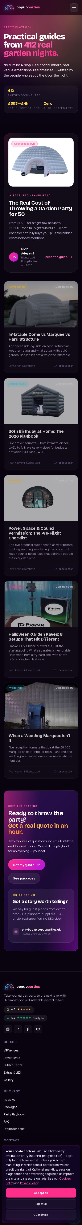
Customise (40, 1215)
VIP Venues (11, 1050)
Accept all (41, 1193)
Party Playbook (14, 1114)
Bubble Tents (13, 1065)
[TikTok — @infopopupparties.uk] (18, 1029)
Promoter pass (14, 1129)
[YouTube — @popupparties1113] (38, 1029)
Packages (10, 1107)
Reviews (10, 1100)
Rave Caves (12, 1058)
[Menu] (74, 7)
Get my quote (23, 865)
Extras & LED (12, 1072)
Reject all (41, 1204)
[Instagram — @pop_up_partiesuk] (8, 1029)
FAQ (6, 1121)
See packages (24, 878)
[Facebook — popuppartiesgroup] (28, 1029)
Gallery (8, 1080)
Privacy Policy (29, 1183)
